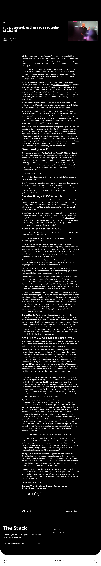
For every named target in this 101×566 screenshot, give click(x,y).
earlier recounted (59, 89)
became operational (61, 85)
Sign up (56, 529)
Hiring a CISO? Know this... (48, 196)
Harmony (49, 121)
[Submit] (39, 543)
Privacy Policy (58, 533)
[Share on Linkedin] (34, 494)
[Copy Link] (39, 494)
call (33, 141)
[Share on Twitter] (29, 494)
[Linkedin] (5, 561)
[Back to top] (96, 561)
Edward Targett (12, 38)
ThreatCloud (69, 218)
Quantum (30, 121)
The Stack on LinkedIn (43, 486)
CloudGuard (69, 121)
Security (6, 22)
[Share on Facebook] (24, 494)
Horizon (39, 123)
